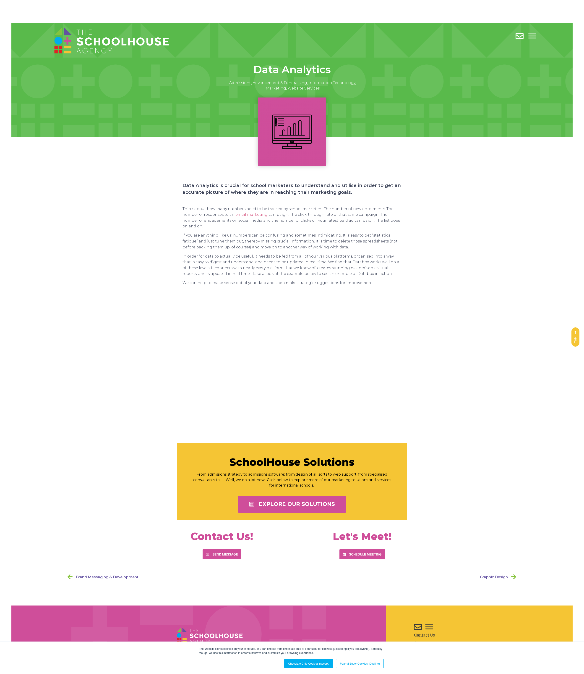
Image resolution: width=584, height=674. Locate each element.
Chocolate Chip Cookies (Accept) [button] (308, 663)
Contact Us (424, 635)
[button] (292, 504)
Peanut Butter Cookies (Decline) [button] (360, 663)
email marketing (251, 214)
